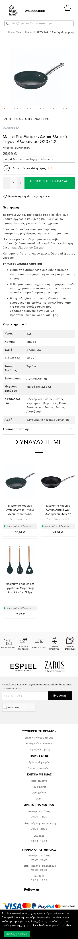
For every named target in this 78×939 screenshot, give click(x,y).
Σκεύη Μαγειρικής (63, 32)
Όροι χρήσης (39, 792)
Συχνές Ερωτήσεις (39, 749)
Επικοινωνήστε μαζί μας (39, 737)
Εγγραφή (59, 695)
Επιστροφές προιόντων (39, 743)
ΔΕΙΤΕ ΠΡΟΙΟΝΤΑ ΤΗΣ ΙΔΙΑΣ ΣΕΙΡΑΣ (27, 119)
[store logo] (13, 10)
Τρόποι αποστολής (39, 768)
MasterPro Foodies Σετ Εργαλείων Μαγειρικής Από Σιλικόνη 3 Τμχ (20, 588)
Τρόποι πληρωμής (39, 762)
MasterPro (11, 128)
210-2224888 (35, 11)
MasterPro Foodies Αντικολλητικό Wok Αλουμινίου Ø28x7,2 (58, 510)
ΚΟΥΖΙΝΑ (42, 32)
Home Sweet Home (20, 32)
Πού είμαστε (39, 786)
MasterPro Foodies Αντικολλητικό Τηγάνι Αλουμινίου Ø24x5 (20, 510)
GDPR (39, 798)
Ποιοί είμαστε (39, 780)
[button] (8, 23)
